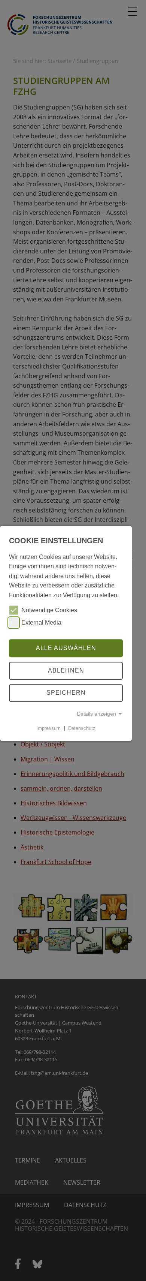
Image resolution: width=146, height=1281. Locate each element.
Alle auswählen (66, 648)
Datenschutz (81, 728)
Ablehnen (66, 670)
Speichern (66, 693)
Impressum (48, 728)
